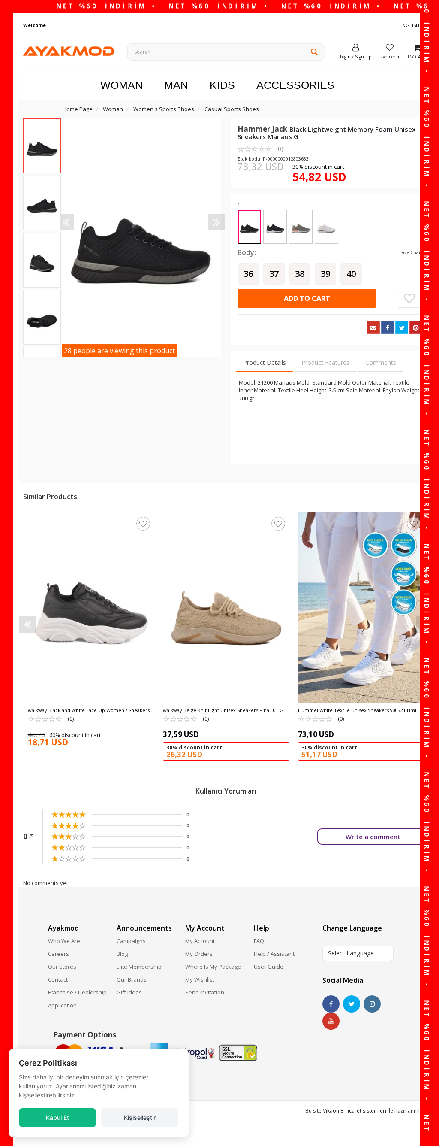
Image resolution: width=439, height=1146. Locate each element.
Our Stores (62, 966)
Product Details (264, 362)
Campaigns (131, 941)
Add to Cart (307, 298)
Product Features (325, 362)
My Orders (199, 954)
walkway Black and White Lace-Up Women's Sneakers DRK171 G (89, 710)
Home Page (78, 109)
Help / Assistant (274, 954)
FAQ (259, 941)
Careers (58, 954)
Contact (58, 979)
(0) (260, 148)
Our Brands (132, 979)
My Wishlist (199, 979)
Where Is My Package (213, 966)
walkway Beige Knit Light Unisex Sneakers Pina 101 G (223, 710)
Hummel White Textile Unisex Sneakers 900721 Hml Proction (357, 710)
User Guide (268, 966)
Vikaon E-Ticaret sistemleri (354, 1110)
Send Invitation (204, 992)
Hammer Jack (263, 129)
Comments (380, 362)
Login (345, 57)
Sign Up (363, 57)
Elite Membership (139, 966)
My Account (200, 941)
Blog (122, 954)
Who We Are (64, 941)
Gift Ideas (129, 992)
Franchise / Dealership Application (77, 998)
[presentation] (66, 222)
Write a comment (373, 836)
